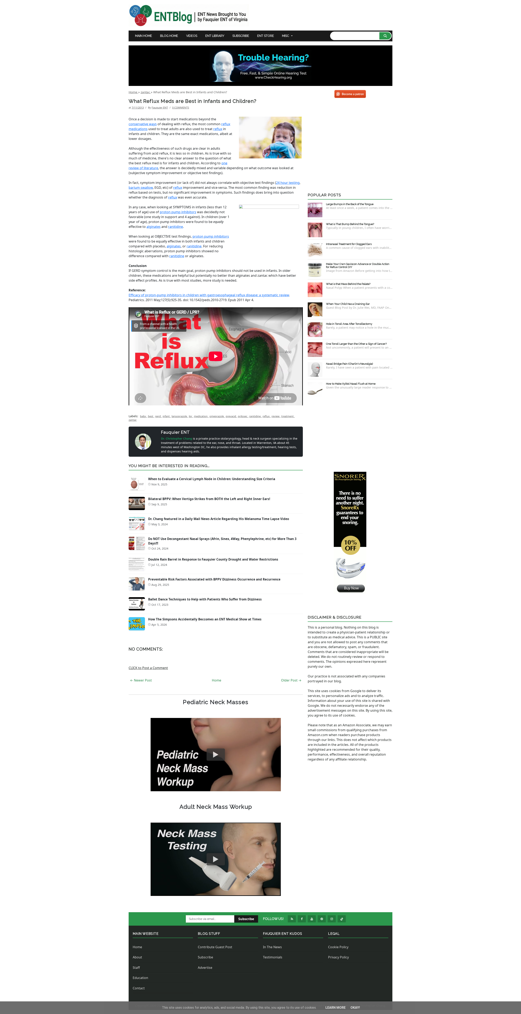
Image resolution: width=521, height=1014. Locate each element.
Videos (191, 36)
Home (216, 680)
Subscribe (240, 36)
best (151, 416)
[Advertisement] (350, 433)
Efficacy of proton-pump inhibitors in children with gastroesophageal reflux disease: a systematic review (209, 295)
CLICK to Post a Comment (148, 668)
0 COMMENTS (180, 107)
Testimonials (272, 957)
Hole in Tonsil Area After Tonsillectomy (349, 323)
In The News (272, 947)
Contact (139, 988)
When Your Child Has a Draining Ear (348, 303)
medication (201, 416)
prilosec (243, 416)
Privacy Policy (338, 957)
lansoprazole (180, 416)
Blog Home (169, 36)
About (137, 957)
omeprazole (216, 416)
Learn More (335, 1008)
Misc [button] (285, 36)
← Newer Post (141, 680)
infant (166, 416)
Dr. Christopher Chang (177, 438)
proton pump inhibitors (178, 212)
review (275, 416)
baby (143, 416)
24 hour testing (288, 182)
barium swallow (141, 187)
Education (140, 978)
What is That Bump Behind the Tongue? (350, 224)
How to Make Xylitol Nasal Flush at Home (350, 383)
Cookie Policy (338, 947)
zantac (133, 420)
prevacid (231, 416)
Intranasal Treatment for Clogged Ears (349, 244)
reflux (217, 129)
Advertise (205, 967)
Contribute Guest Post (215, 947)
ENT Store (265, 36)
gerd (158, 416)
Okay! (355, 1008)
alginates (154, 226)
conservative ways (143, 124)
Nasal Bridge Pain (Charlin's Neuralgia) (349, 363)
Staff (136, 967)
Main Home (143, 36)
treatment (287, 416)
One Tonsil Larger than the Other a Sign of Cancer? (356, 343)
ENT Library (214, 36)
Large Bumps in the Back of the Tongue (349, 204)
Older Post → (291, 680)
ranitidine (175, 226)
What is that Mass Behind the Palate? (348, 283)
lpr (191, 416)
